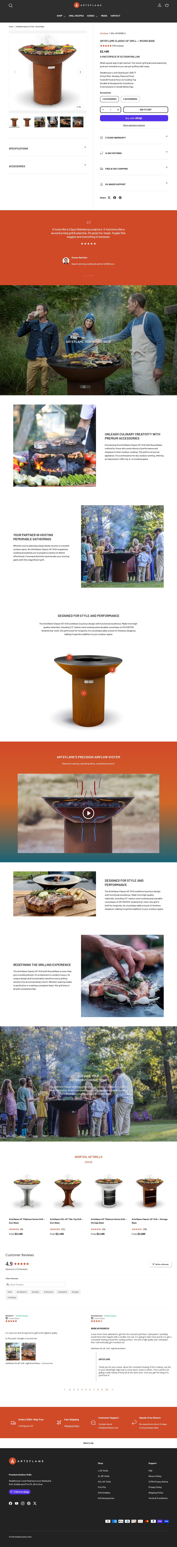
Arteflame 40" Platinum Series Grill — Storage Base (109, 1221)
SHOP (59, 15)
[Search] (10, 5)
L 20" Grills (103, 1470)
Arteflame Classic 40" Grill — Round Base (30, 27)
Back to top (88, 1443)
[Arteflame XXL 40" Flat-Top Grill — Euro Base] (68, 1192)
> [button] (112, 1389)
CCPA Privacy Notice (158, 1481)
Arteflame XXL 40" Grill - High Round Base (23, 1363)
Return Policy (155, 1476)
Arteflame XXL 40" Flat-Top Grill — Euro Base (66, 1221)
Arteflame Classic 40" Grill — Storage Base (150, 1221)
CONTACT (115, 15)
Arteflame (104, 33)
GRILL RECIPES (76, 15)
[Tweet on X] (109, 197)
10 (106, 1389)
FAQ (150, 1470)
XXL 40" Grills (104, 1481)
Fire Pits (102, 1487)
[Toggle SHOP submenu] (64, 16)
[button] (167, 5)
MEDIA (104, 15)
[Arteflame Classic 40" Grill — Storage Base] (150, 1192)
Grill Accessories (106, 1498)
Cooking (12, 1297)
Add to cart (146, 109)
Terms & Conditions (158, 1498)
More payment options (134, 125)
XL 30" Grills (103, 1476)
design (75, 1292)
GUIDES (90, 15)
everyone (48, 1292)
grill (10, 1292)
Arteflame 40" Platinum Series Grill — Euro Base (27, 1221)
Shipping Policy (156, 1492)
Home (11, 27)
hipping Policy (72, 1426)
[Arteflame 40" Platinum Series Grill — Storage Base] (109, 1192)
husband (62, 1292)
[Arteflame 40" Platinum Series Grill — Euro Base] (27, 1192)
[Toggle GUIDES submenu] (96, 16)
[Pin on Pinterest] (120, 197)
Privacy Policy (155, 1487)
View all (88, 1161)
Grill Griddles (104, 1492)
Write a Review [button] (162, 1264)
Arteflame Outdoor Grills (23, 1537)
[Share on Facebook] (114, 197)
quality (35, 1292)
